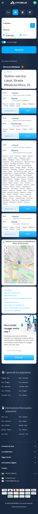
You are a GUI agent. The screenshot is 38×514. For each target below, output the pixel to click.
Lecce (21, 194)
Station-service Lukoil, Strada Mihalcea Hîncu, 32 (22, 95)
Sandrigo (30, 177)
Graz (18, 160)
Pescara (26, 184)
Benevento (6, 188)
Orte (21, 183)
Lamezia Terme (20, 198)
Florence (31, 181)
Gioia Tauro (15, 200)
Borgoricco (31, 173)
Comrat (18, 104)
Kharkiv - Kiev (23, 425)
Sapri (25, 190)
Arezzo (5, 183)
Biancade (12, 165)
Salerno (5, 190)
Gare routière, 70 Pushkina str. (21, 100)
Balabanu (32, 104)
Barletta (23, 192)
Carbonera (14, 169)
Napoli (29, 188)
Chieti (32, 184)
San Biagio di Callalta (16, 163)
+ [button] (6, 248)
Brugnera (5, 167)
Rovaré (27, 163)
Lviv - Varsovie (23, 382)
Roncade (5, 165)
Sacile (12, 167)
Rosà (10, 171)
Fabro (10, 183)
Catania (19, 202)
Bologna (23, 181)
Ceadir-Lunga (17, 124)
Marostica (6, 177)
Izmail (18, 106)
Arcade (30, 167)
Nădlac (5, 160)
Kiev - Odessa (23, 417)
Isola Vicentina (21, 177)
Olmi (18, 165)
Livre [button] (28, 110)
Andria (29, 192)
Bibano (24, 167)
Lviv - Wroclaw (6, 386)
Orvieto (16, 183)
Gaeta (12, 184)
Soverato (5, 202)
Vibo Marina (6, 200)
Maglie (5, 196)
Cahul (24, 156)
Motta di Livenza (30, 161)
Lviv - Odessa (23, 429)
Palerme (15, 150)
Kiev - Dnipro (23, 421)
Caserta (22, 188)
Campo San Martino (20, 173)
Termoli (12, 186)
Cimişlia (11, 104)
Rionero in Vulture (13, 192)
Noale (6, 175)
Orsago (18, 167)
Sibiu (15, 158)
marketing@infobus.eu (12, 481)
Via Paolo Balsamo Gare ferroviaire (22, 152)
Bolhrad (12, 106)
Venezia (30, 179)
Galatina (28, 194)
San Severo (14, 188)
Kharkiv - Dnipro (6, 429)
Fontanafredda (26, 165)
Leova (11, 156)
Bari (4, 194)
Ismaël (15, 98)
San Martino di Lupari (20, 171)
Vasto (6, 186)
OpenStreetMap (23, 283)
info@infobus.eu (10, 478)
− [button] (6, 251)
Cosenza (11, 196)
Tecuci (4, 158)
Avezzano (19, 184)
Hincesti (15, 93)
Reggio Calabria (25, 200)
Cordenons (6, 161)
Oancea (30, 156)
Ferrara (17, 181)
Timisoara (22, 158)
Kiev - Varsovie (23, 378)
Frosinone (6, 184)
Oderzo (6, 163)
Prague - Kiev (6, 378)
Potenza (31, 190)
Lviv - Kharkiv (23, 395)
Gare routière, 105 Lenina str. (21, 125)
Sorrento (12, 190)
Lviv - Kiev (5, 434)
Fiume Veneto (25, 160)
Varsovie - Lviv (6, 395)
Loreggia (16, 179)
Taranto (9, 194)
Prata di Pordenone (17, 161)
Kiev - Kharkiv (6, 425)
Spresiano (6, 169)
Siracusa (26, 202)
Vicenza (23, 179)
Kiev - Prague (6, 382)
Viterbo (27, 183)
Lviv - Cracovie (6, 391)
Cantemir (18, 156)
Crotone (11, 198)
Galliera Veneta (7, 179)
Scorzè (12, 175)
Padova (5, 181)
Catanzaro (30, 198)
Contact (4, 468)
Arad (28, 158)
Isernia (18, 186)
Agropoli (19, 190)
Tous (8, 12)
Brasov (10, 158)
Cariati (25, 196)
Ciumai (6, 106)
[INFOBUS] (18, 2)
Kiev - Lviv (5, 417)
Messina (12, 202)
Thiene (13, 177)
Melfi (4, 192)
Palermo (5, 204)
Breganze (18, 175)
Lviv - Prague (23, 391)
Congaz (24, 104)
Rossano (18, 196)
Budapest (12, 160)
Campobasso (26, 186)
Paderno (21, 169)
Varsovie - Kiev (23, 386)
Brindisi (16, 194)
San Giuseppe (27, 175)
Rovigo (11, 181)
